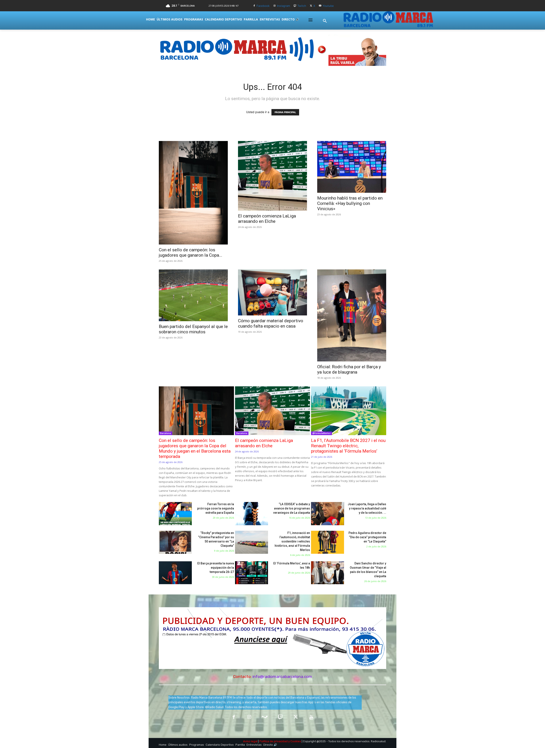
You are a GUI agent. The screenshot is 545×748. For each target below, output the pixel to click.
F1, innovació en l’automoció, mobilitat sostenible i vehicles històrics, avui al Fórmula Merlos (292, 541)
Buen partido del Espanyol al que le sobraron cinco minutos (193, 329)
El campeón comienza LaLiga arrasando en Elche (267, 218)
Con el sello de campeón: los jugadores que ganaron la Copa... (190, 252)
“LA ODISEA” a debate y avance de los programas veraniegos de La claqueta (291, 508)
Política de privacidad (273, 741)
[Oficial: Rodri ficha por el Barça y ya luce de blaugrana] (351, 315)
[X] (311, 6)
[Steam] (264, 717)
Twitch (301, 5)
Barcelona (165, 433)
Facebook (263, 5)
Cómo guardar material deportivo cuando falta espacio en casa (270, 323)
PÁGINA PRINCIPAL (285, 112)
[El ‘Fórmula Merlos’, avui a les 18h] (251, 572)
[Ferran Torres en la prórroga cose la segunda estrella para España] (175, 513)
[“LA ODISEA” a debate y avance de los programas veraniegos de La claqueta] (251, 513)
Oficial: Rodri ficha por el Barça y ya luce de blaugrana (349, 369)
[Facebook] (254, 6)
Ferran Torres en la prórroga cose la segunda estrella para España (215, 508)
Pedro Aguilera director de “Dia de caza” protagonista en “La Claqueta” (367, 537)
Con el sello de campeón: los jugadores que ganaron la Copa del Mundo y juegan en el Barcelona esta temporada (195, 448)
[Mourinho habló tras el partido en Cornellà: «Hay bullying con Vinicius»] (351, 167)
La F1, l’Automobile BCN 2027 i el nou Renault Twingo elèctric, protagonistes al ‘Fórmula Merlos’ (348, 446)
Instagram (283, 5)
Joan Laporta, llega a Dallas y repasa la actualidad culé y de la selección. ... (367, 508)
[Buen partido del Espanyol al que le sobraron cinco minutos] (193, 295)
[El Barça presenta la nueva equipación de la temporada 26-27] (175, 572)
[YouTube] (311, 717)
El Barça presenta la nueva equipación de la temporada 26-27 (215, 568)
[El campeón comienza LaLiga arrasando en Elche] (272, 176)
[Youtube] (320, 6)
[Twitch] (295, 6)
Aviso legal (250, 741)
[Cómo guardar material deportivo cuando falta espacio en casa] (272, 292)
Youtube (328, 5)
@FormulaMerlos (321, 433)
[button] (324, 21)
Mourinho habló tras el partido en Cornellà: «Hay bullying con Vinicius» (350, 203)
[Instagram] (274, 6)
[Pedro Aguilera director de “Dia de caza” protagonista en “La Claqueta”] (327, 542)
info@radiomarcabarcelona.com (282, 676)
